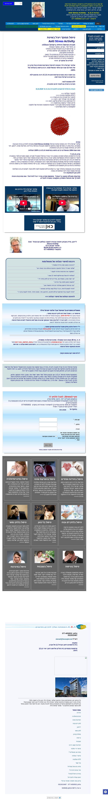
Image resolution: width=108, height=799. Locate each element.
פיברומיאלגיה (76, 716)
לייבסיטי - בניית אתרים (52, 797)
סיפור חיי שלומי (88, 23)
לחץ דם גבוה (76, 723)
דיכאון (79, 727)
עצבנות (78, 741)
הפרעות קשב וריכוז (75, 745)
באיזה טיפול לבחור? (48, 23)
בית (98, 23)
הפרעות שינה (76, 720)
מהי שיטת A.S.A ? (75, 770)
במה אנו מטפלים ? (75, 752)
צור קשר (78, 763)
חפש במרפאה (8, 3)
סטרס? (60, 23)
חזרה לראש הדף (96, 90)
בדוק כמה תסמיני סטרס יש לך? (71, 781)
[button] (105, 792)
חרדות (78, 713)
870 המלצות (77, 759)
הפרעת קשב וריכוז (23, 23)
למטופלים (10, 23)
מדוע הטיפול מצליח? (74, 766)
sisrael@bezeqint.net (63, 639)
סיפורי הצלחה (76, 756)
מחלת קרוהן (77, 734)
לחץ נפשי (35, 23)
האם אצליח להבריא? (73, 23)
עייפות (79, 738)
